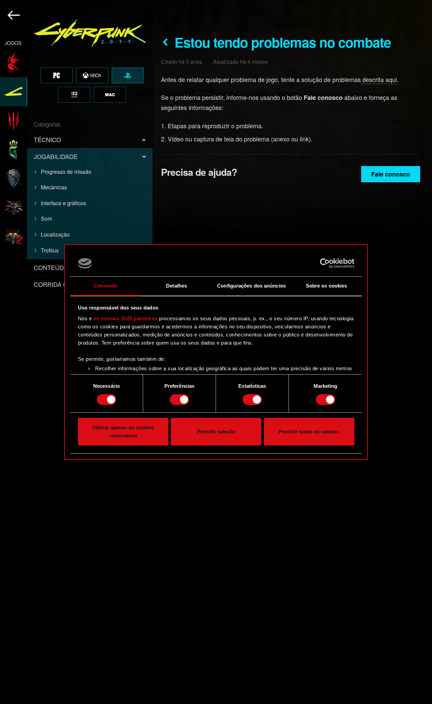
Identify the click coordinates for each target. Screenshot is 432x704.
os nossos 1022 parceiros (125, 318)
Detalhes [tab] (176, 286)
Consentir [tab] (105, 286)
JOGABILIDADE (56, 156)
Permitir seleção (216, 432)
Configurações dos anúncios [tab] (251, 286)
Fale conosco (390, 174)
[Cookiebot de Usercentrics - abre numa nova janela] (324, 263)
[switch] (179, 399)
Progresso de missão (66, 171)
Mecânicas (54, 187)
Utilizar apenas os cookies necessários (123, 432)
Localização (55, 234)
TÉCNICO (47, 139)
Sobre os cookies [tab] (326, 286)
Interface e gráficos (63, 203)
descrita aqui (379, 79)
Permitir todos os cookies (309, 432)
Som (46, 218)
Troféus (50, 250)
